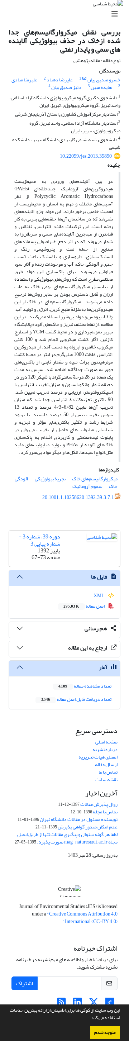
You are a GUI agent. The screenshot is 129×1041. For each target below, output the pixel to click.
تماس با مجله (105, 812)
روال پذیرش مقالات (99, 804)
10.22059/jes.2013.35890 (86, 156)
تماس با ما (108, 772)
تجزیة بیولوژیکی (50, 479)
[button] (87, 1018)
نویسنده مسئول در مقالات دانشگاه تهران (79, 819)
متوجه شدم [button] (105, 1032)
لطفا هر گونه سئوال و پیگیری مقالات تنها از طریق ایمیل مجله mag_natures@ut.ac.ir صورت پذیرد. (67, 838)
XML (99, 595)
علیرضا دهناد (60, 80)
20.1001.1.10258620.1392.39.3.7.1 (78, 497)
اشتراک (24, 983)
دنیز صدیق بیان (66, 87)
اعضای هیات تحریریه (98, 757)
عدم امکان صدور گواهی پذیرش (88, 827)
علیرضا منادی (24, 80)
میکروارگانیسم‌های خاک (95, 479)
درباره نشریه (105, 749)
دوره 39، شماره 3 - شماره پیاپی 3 (39, 540)
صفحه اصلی (106, 742)
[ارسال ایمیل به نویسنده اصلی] (84, 78)
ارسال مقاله (106, 764)
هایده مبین (101, 87)
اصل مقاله (84, 606)
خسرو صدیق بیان (103, 80)
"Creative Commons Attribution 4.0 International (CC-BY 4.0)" (82, 917)
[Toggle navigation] (66, 14)
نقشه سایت (106, 779)
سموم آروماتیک (87, 486)
